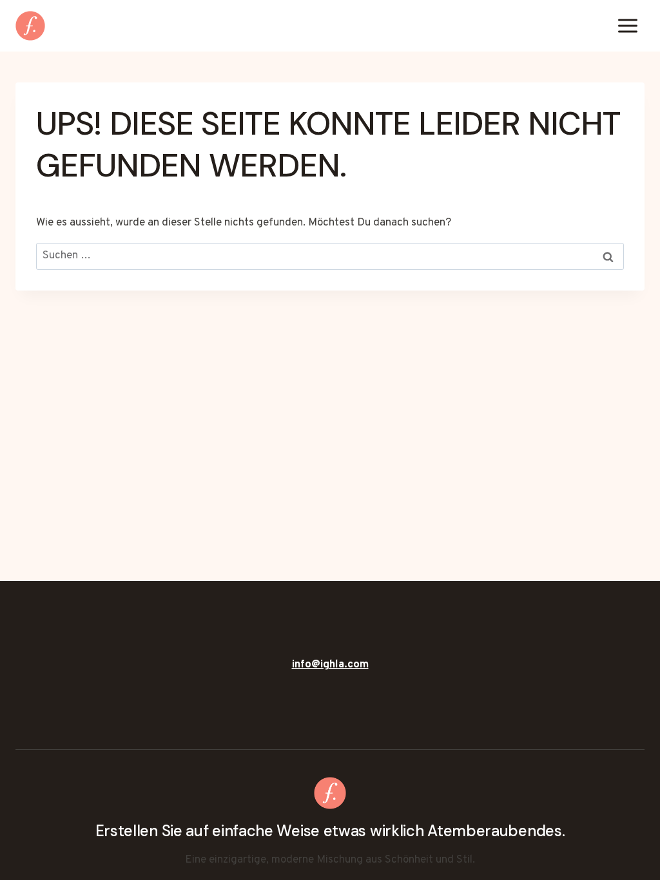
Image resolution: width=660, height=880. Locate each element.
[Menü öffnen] (627, 25)
